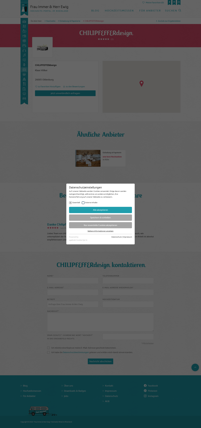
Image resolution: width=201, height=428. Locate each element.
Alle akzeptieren (100, 209)
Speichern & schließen (100, 217)
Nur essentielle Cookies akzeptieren (100, 225)
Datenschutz (116, 237)
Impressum (127, 237)
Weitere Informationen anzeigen (100, 231)
